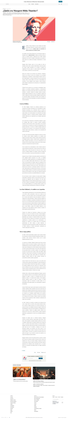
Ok (62, 402)
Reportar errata (44, 352)
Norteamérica (36, 411)
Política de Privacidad (63, 417)
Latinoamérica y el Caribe (37, 408)
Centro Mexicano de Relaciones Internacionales (34, 1)
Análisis (11, 404)
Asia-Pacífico (36, 401)
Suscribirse (60, 1)
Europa (35, 404)
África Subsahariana (37, 398)
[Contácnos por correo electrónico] (9, 417)
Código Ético (59, 417)
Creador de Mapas (13, 402)
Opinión (11, 411)
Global (35, 405)
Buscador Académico (13, 401)
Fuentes (24, 350)
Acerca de (11, 398)
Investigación (12, 405)
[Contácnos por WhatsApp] (7, 417)
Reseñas (11, 408)
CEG (11, 412)
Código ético (53, 41)
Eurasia (35, 402)
